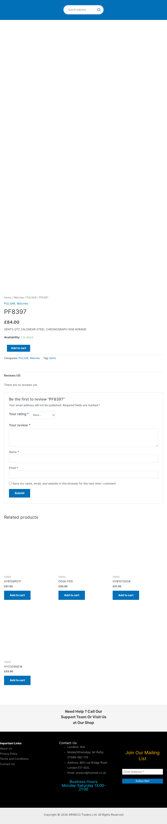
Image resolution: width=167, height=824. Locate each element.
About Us (6, 748)
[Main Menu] (159, 10)
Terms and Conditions (14, 758)
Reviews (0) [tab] (12, 375)
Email (13, 467)
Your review (20, 425)
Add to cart (18, 348)
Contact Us (7, 764)
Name (14, 452)
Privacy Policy (8, 753)
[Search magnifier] (99, 10)
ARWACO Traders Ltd (30, 9)
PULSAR (31, 297)
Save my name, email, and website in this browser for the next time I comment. (64, 483)
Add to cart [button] (17, 595)
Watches (19, 297)
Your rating (19, 414)
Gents (52, 358)
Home (7, 297)
